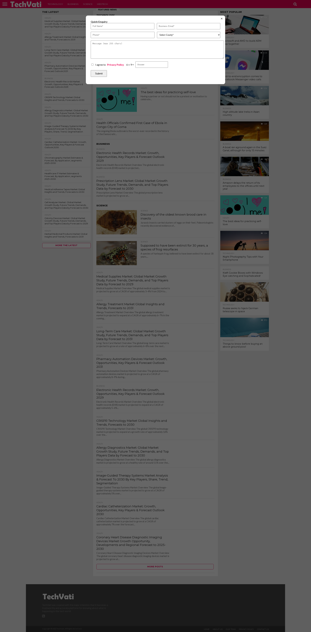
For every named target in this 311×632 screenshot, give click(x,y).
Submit (99, 73)
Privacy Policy (115, 64)
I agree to (109, 64)
